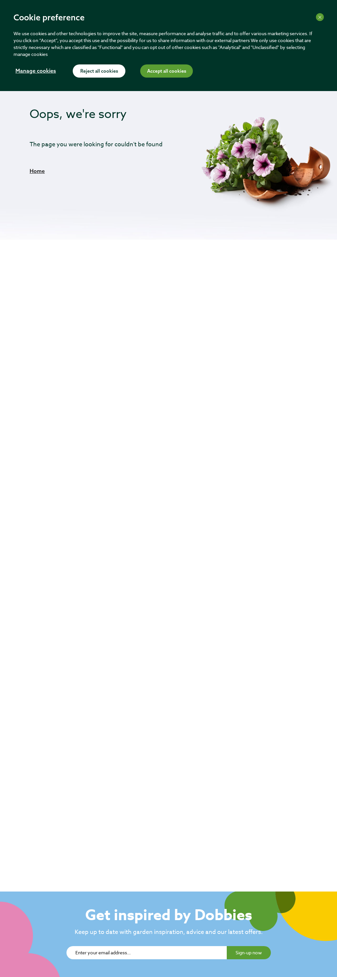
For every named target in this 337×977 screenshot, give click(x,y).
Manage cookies (35, 71)
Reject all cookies (99, 71)
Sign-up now (249, 952)
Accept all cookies (166, 71)
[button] (37, 171)
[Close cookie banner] (320, 17)
